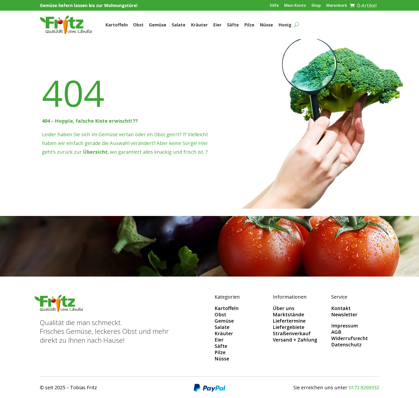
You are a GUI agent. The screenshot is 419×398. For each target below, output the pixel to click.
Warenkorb (336, 6)
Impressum (344, 325)
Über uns (283, 308)
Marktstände (288, 314)
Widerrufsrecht (349, 338)
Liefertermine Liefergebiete (289, 324)
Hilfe (274, 6)
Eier (217, 25)
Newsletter (344, 314)
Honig (284, 25)
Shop (316, 6)
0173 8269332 (364, 387)
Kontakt (341, 308)
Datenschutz (346, 344)
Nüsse (266, 25)
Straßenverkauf (292, 333)
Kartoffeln (116, 25)
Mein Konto (295, 6)
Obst (138, 25)
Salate (178, 25)
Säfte (233, 25)
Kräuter (199, 25)
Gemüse (157, 25)
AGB (336, 332)
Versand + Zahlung (295, 339)
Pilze (249, 25)
